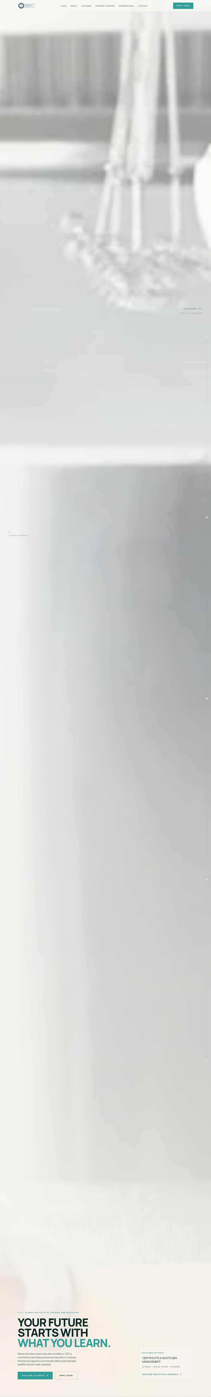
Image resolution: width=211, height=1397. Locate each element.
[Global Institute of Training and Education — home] (27, 6)
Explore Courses (33, 1375)
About (74, 6)
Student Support (105, 6)
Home (64, 6)
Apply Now (183, 5)
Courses (86, 6)
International (126, 6)
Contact (143, 6)
